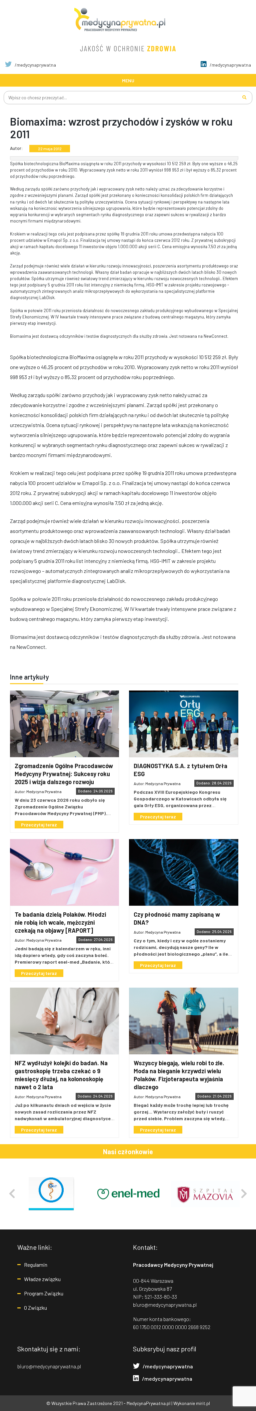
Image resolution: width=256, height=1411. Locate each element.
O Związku (35, 1307)
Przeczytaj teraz (39, 824)
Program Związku (43, 1293)
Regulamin (35, 1264)
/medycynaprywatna (35, 65)
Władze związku (42, 1279)
